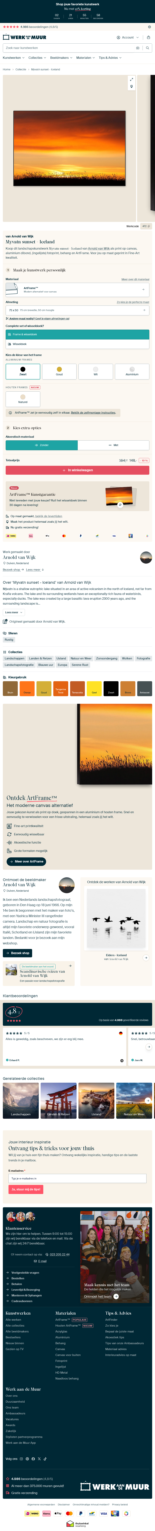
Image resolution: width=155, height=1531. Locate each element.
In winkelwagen (80, 470)
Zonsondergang (106, 659)
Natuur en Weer (81, 659)
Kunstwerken (12, 58)
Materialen (83, 58)
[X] (39, 1459)
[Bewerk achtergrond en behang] (131, 86)
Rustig (9, 640)
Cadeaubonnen (22, 1301)
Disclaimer (64, 1504)
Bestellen (18, 1278)
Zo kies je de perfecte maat (133, 302)
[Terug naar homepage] (24, 37)
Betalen (17, 1284)
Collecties (35, 58)
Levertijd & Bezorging (26, 1290)
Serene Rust (80, 665)
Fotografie (143, 659)
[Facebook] (33, 1459)
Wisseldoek (19, 344)
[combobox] (68, 48)
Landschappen (14, 659)
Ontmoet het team (98, 1296)
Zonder (44, 445)
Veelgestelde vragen (25, 1273)
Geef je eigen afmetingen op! (39, 318)
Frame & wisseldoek (25, 334)
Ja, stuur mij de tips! (26, 1189)
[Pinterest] (27, 1459)
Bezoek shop (12, 570)
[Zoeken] (147, 48)
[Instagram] (21, 1459)
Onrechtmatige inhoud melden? (91, 1504)
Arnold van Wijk (22, 236)
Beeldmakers (59, 58)
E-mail (42, 1261)
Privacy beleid (120, 1504)
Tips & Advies (108, 58)
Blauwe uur (45, 665)
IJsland (61, 659)
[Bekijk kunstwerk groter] (131, 79)
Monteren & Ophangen (27, 1295)
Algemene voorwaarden (41, 1504)
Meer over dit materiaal (135, 279)
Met (116, 445)
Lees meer (33, 570)
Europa (62, 665)
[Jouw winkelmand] (148, 37)
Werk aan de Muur (23, 1389)
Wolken (127, 659)
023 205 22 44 (60, 1254)
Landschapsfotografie (19, 665)
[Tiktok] (45, 1459)
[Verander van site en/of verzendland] (149, 27)
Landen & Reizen (40, 659)
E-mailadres (17, 1170)
